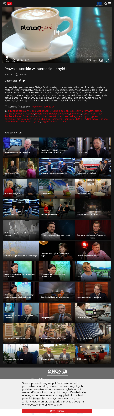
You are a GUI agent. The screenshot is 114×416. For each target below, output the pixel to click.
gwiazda (9, 113)
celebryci (66, 111)
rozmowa (56, 119)
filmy (86, 111)
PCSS (93, 113)
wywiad (36, 121)
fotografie (95, 111)
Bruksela (55, 111)
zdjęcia (45, 121)
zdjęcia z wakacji (59, 121)
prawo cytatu (83, 116)
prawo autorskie (66, 116)
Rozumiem (57, 411)
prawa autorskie (38, 116)
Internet (29, 113)
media (38, 113)
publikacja (44, 119)
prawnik (52, 116)
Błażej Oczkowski (39, 111)
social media (11, 121)
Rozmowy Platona (97, 119)
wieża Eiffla (25, 121)
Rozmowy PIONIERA (42, 106)
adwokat (13, 111)
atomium (24, 111)
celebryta (77, 111)
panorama (75, 113)
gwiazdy (19, 113)
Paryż (85, 113)
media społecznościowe (56, 113)
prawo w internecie (27, 119)
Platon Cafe (21, 116)
